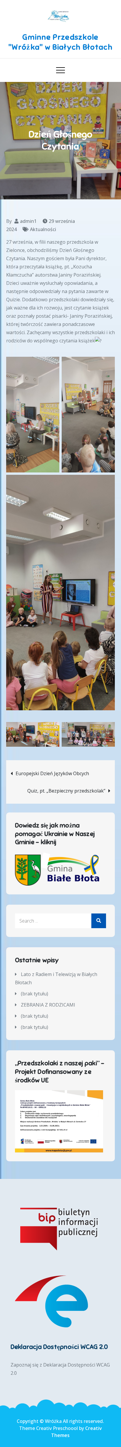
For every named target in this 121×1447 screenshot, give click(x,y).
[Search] (98, 920)
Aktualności (43, 229)
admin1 (28, 221)
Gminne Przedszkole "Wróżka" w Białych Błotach (60, 42)
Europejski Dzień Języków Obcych (52, 773)
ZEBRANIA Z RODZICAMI (48, 1005)
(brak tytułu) (34, 993)
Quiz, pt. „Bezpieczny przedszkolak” (66, 791)
